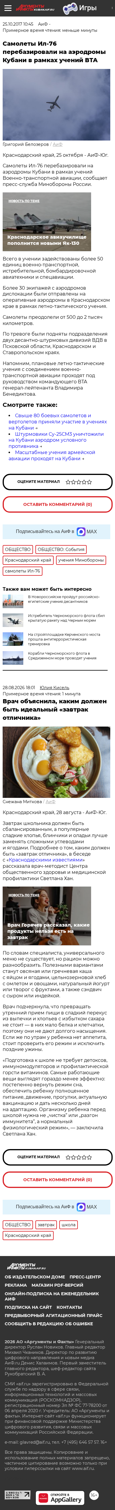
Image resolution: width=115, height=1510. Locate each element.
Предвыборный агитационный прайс (53, 1315)
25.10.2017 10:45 (18, 24)
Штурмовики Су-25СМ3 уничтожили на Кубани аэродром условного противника (56, 440)
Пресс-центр (85, 1277)
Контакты (69, 1307)
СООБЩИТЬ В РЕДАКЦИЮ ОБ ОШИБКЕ (49, 1323)
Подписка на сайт (28, 1307)
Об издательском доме (35, 1277)
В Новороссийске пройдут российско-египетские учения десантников (64, 599)
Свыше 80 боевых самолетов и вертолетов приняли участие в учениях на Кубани (58, 422)
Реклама (16, 1285)
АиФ (58, 144)
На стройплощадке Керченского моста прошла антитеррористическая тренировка (64, 639)
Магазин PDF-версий (57, 1285)
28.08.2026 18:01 (19, 687)
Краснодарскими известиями (46, 860)
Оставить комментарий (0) (57, 504)
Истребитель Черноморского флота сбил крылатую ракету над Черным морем (66, 618)
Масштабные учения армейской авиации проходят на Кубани (52, 455)
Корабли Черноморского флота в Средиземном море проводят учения (62, 655)
